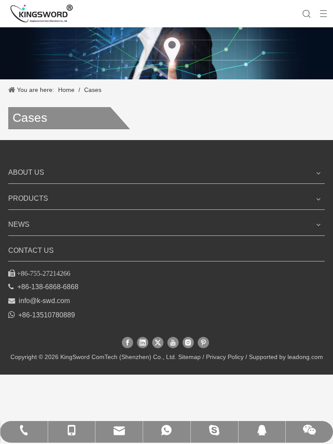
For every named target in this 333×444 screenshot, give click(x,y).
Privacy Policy (225, 356)
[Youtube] (173, 342)
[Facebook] (127, 342)
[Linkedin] (142, 342)
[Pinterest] (203, 342)
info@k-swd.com (44, 300)
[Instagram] (188, 342)
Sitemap (189, 356)
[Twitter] (157, 342)
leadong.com (305, 356)
